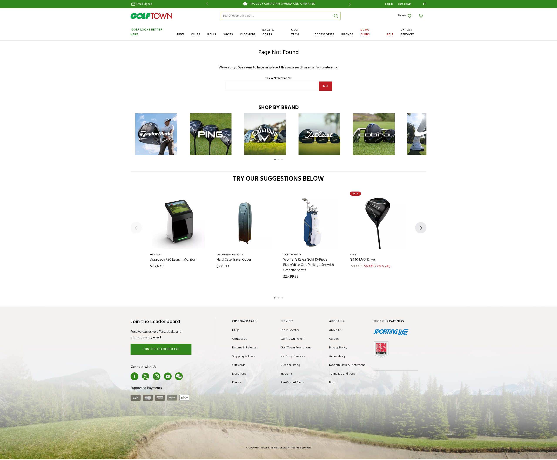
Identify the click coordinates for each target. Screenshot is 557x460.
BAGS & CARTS (268, 32)
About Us (335, 330)
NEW (180, 34)
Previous (206, 4)
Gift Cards (404, 4)
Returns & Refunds (244, 347)
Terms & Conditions (342, 373)
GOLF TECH (295, 32)
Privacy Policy (338, 347)
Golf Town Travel (292, 338)
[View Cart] (421, 15)
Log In (389, 4)
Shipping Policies (243, 356)
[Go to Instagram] (157, 376)
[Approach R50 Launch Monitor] (178, 222)
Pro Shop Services (293, 356)
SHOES (228, 34)
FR (424, 4)
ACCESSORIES (324, 34)
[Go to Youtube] (168, 376)
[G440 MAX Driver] (378, 222)
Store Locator (290, 330)
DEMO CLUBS (365, 32)
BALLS (211, 34)
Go (325, 86)
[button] (275, 159)
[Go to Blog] (190, 376)
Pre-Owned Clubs (292, 382)
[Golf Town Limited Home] (151, 16)
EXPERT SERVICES (408, 32)
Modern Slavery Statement (347, 365)
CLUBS (195, 34)
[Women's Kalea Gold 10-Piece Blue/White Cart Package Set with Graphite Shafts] (311, 222)
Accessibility (337, 356)
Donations (239, 373)
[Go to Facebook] (134, 376)
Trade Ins (286, 373)
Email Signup (144, 4)
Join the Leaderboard (161, 349)
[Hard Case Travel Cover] (245, 222)
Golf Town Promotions (296, 347)
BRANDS (347, 34)
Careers (334, 338)
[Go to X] (145, 376)
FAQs (235, 330)
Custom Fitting (290, 365)
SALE (390, 34)
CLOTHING (247, 34)
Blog (332, 382)
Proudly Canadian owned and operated (282, 4)
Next (350, 4)
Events (236, 382)
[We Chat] (179, 376)
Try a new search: (278, 78)
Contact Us (239, 338)
